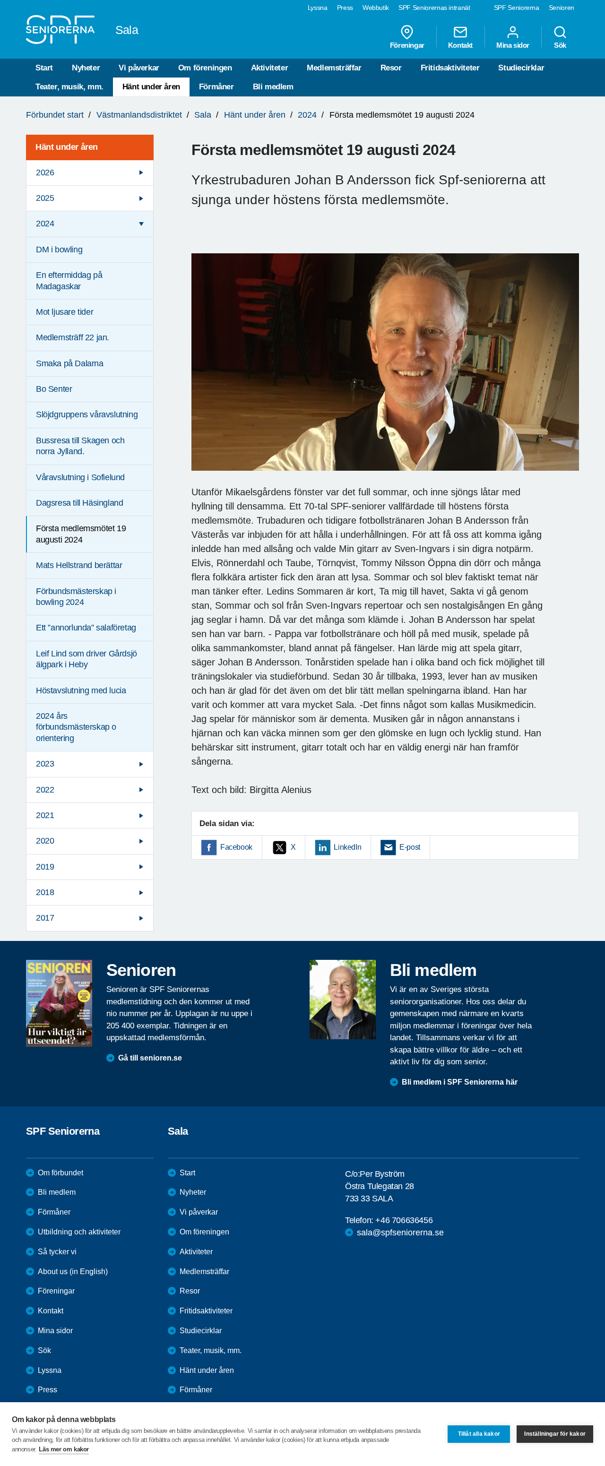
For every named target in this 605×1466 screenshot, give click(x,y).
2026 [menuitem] (45, 172)
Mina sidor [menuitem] (512, 45)
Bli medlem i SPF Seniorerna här (460, 1082)
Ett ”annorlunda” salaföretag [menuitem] (86, 627)
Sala (202, 115)
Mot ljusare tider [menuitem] (64, 312)
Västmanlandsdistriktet (139, 115)
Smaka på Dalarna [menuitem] (70, 363)
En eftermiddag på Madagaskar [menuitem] (69, 280)
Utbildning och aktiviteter (79, 1232)
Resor (391, 67)
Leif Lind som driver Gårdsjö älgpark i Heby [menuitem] (86, 659)
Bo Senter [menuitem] (54, 389)
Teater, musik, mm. (69, 86)
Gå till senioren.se (150, 1058)
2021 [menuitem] (45, 815)
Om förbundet (60, 1173)
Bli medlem (273, 86)
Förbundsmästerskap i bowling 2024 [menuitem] (76, 596)
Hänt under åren (151, 86)
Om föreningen (205, 67)
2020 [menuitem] (45, 840)
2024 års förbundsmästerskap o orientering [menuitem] (76, 727)
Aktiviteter (269, 67)
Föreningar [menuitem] (407, 45)
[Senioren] (59, 1003)
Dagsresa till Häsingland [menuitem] (79, 503)
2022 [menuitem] (45, 789)
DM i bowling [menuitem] (59, 249)
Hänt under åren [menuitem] (66, 147)
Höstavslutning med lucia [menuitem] (81, 690)
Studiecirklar (521, 67)
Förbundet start (55, 115)
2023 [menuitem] (45, 763)
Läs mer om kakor (64, 1449)
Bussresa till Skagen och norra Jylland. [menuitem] (80, 446)
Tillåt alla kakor (479, 1434)
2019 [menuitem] (45, 866)
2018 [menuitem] (45, 892)
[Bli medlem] (343, 999)
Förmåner (216, 86)
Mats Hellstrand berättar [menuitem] (79, 565)
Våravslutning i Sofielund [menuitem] (80, 477)
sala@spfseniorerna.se (400, 1232)
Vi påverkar (139, 67)
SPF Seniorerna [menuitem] (516, 7)
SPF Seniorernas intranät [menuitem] (434, 7)
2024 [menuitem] (45, 223)
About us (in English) (73, 1272)
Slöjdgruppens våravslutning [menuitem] (87, 414)
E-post (409, 847)
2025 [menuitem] (45, 198)
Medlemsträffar (334, 67)
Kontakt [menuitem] (460, 45)
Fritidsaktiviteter (450, 67)
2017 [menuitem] (45, 918)
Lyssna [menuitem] (318, 7)
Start (44, 67)
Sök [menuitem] (560, 45)
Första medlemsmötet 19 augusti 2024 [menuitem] (81, 534)
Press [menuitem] (345, 7)
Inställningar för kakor (555, 1434)
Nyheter (86, 67)
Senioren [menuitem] (561, 7)
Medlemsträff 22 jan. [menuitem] (72, 337)
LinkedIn (347, 847)
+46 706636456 (403, 1220)
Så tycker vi (57, 1252)
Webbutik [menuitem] (376, 7)
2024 (307, 115)
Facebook (236, 847)
